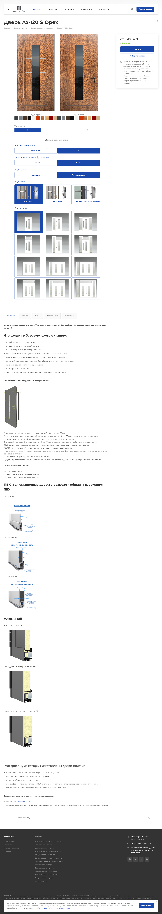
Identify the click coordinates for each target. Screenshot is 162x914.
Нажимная (36, 175)
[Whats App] (147, 859)
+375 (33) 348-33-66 (139, 837)
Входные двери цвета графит (46, 874)
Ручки (37, 316)
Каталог (38, 836)
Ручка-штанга (78, 175)
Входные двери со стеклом (45, 855)
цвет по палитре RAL (22, 801)
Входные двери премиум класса (48, 851)
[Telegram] (135, 859)
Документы (8, 851)
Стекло (25, 316)
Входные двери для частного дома (48, 841)
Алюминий (35, 150)
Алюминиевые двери (43, 845)
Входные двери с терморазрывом (48, 858)
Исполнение (52, 316)
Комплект (11, 316)
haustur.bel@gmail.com (141, 843)
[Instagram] (129, 859)
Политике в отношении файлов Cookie (54, 908)
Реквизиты (8, 845)
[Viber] (141, 859)
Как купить (69, 316)
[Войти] (132, 9)
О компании (9, 841)
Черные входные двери (44, 868)
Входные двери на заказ (44, 848)
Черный (36, 163)
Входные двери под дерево (46, 878)
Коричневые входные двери (46, 871)
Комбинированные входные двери (49, 861)
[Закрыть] (156, 902)
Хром (78, 163)
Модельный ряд (41, 881)
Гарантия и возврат (12, 848)
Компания (9, 836)
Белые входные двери (43, 865)
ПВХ (79, 150)
